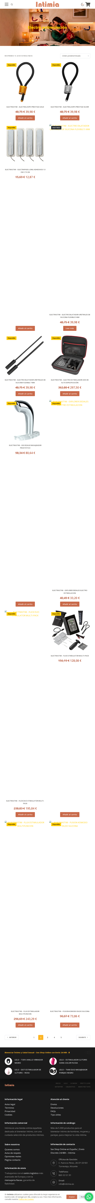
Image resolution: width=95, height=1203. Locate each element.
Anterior (12, 1037)
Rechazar (84, 1197)
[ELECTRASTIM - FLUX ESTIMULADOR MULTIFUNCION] (25, 914)
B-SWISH (74, 1083)
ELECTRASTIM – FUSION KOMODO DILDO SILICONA (69, 1011)
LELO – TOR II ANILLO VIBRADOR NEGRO (29, 1061)
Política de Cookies (26, 1199)
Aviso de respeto (13, 1152)
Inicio (58, 1083)
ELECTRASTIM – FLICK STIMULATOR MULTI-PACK (70, 656)
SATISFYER (59, 1087)
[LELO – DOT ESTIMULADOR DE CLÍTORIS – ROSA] (8, 1071)
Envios (54, 1104)
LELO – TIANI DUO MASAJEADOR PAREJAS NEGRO (73, 1071)
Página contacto (12, 1159)
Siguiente (82, 1037)
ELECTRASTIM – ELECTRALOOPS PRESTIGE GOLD (25, 107)
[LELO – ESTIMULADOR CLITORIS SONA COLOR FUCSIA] (53, 1061)
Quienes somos (12, 1149)
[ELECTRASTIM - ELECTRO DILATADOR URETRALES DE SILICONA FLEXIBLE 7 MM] (25, 355)
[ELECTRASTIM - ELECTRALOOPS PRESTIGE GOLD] (25, 82)
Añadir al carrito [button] (25, 118)
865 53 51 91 (65, 1175)
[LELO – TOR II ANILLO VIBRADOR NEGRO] (8, 1061)
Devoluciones (57, 1107)
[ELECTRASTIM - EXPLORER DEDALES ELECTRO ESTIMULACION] (69, 493)
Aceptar (72, 1197)
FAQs (53, 1111)
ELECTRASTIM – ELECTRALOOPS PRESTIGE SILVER (70, 107)
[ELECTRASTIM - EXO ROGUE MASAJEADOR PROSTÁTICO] (25, 420)
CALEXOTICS (70, 1087)
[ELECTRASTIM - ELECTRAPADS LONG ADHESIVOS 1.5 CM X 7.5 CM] (25, 144)
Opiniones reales (13, 1156)
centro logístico (31, 1173)
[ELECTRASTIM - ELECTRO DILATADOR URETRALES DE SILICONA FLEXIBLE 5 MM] (69, 217)
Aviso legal (10, 1104)
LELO (66, 1083)
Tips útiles (56, 1114)
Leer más (70, 328)
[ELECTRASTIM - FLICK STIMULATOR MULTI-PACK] (69, 630)
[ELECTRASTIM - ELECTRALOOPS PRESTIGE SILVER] (69, 82)
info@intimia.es (66, 1184)
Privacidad (10, 1111)
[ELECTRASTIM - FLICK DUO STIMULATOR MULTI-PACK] (25, 703)
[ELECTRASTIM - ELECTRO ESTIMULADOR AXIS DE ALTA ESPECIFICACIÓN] (69, 355)
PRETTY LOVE (85, 1083)
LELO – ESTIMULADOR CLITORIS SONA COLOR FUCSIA (73, 1061)
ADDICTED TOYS (84, 1087)
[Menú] (6, 4)
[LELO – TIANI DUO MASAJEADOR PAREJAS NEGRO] (53, 1071)
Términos (9, 1107)
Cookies (8, 1114)
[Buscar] (12, 4)
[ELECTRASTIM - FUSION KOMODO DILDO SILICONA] (69, 914)
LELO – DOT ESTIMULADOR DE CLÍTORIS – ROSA (28, 1071)
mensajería (13, 1180)
